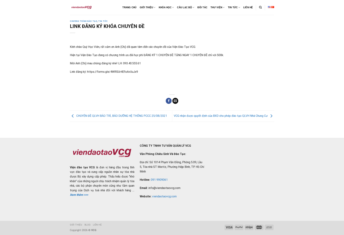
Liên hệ (97, 225)
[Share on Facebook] (169, 101)
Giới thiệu (76, 225)
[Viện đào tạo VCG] (81, 7)
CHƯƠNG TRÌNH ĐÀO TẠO (83, 21)
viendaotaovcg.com (164, 196)
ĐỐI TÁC (202, 7)
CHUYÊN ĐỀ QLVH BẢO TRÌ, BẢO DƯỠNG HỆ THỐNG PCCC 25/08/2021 (121, 116)
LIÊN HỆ (248, 7)
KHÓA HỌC (165, 7)
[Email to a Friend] (175, 101)
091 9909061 (159, 179)
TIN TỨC (233, 7)
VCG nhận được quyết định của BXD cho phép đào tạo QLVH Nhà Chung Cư (221, 116)
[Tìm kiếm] (260, 7)
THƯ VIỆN (216, 7)
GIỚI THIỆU (146, 7)
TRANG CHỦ (129, 7)
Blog (88, 225)
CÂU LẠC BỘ (184, 7)
